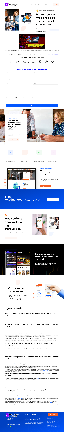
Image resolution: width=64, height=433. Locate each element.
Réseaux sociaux (28, 97)
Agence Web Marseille (51, 422)
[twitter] (7, 426)
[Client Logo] (26, 60)
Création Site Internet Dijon (52, 426)
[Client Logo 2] (52, 60)
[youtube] (10, 426)
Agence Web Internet (41, 430)
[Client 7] (40, 60)
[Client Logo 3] (46, 60)
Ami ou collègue (10, 97)
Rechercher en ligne (18, 97)
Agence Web (49, 417)
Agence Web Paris (50, 418)
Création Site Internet (51, 425)
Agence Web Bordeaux (51, 421)
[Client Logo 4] (33, 60)
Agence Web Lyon (50, 419)
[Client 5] (17, 61)
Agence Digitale (50, 424)
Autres (34, 97)
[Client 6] (11, 60)
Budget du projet (9, 83)
